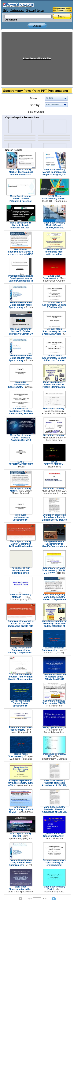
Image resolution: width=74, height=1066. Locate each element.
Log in (40, 10)
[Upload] (37, 25)
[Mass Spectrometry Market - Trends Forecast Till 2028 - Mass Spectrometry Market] (20, 221)
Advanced (11, 19)
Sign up (30, 10)
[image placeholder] (20, 126)
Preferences (17, 10)
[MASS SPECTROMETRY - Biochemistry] (54, 460)
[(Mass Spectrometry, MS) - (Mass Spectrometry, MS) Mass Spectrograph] (54, 752)
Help (5, 10)
